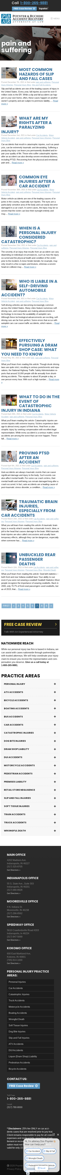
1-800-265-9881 (34, 3)
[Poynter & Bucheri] (22, 18)
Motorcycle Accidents (19, 765)
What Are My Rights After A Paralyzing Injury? (26, 125)
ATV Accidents (13, 692)
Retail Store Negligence (19, 790)
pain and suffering (43, 82)
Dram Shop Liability (16, 749)
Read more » (18, 162)
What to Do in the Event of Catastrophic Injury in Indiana (30, 403)
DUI (32, 358)
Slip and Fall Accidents (41, 85)
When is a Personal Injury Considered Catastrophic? (28, 235)
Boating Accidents (16, 708)
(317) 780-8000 (14, 1107)
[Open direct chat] (54, 1135)
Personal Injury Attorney (41, 138)
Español (43, 8)
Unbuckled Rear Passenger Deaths (37, 559)
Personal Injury (14, 684)
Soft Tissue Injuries (17, 806)
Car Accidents (42, 135)
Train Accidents (14, 814)
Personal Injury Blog (22, 85)
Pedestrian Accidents (18, 773)
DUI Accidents (13, 757)
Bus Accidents (13, 716)
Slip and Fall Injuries (17, 798)
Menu (56, 18)
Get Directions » (13, 870)
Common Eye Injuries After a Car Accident (37, 181)
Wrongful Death (49, 570)
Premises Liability (15, 781)
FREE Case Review (23, 8)
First (6, 606)
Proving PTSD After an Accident (34, 457)
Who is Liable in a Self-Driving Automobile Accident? (29, 288)
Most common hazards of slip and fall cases (36, 74)
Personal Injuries (17, 982)
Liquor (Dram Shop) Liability (23, 1056)
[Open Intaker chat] (28, 1173)
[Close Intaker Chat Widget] (58, 1135)
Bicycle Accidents (16, 700)
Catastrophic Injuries (19, 732)
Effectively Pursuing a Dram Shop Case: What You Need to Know (29, 347)
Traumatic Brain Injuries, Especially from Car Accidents (29, 508)
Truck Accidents (15, 822)
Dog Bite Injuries (15, 741)
